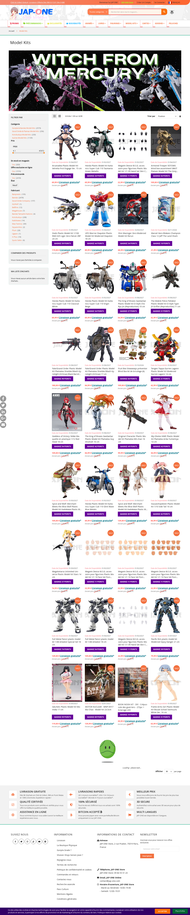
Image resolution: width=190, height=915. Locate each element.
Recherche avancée (66, 884)
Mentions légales (65, 894)
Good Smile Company (23, 201)
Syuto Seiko (18, 240)
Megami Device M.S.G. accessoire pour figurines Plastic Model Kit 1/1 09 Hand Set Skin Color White (133, 642)
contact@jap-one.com (110, 881)
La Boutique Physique (67, 845)
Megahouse (18, 210)
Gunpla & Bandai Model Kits (26, 128)
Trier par (151, 116)
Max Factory (19, 224)
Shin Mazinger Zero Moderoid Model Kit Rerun (132, 234)
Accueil (11, 31)
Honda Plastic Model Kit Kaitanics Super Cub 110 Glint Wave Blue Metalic (99, 506)
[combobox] (129, 12)
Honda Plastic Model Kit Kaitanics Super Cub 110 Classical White (66, 304)
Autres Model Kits (22, 138)
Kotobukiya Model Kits (24, 134)
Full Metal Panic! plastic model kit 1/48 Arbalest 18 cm (99, 640)
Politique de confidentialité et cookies (74, 869)
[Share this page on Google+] (3, 418)
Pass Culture (63, 889)
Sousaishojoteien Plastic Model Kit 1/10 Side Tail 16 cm (165, 505)
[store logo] (31, 14)
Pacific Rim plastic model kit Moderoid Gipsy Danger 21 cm (165, 640)
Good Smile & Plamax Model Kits (28, 131)
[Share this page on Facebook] (3, 399)
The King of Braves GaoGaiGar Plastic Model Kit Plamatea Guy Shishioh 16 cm (99, 439)
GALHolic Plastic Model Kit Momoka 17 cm (66, 708)
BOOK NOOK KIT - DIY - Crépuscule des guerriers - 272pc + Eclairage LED (133, 707)
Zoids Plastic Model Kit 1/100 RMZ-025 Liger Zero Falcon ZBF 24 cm (66, 236)
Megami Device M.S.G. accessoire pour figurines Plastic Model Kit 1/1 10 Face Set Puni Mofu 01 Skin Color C (99, 574)
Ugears (16, 233)
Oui (16, 164)
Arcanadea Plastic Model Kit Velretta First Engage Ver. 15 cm (67, 167)
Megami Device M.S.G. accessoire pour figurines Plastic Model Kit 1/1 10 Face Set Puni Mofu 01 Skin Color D (132, 574)
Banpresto (19, 194)
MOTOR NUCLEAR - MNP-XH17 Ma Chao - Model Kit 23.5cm (99, 708)
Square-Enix (18, 227)
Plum (16, 230)
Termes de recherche (67, 864)
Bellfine (17, 207)
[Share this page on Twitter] (3, 405)
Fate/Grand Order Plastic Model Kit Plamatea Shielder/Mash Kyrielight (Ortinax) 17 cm (100, 371)
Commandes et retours (67, 874)
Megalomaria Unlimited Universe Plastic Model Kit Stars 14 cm (66, 574)
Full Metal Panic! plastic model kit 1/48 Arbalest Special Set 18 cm (66, 642)
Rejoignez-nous (64, 860)
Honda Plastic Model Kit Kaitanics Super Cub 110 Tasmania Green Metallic (99, 168)
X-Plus (16, 237)
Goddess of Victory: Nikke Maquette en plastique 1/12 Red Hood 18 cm (66, 439)
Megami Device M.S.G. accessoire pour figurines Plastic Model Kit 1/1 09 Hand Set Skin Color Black (132, 168)
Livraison (61, 840)
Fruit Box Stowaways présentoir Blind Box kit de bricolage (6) (132, 370)
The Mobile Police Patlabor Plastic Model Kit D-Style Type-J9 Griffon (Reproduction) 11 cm (165, 304)
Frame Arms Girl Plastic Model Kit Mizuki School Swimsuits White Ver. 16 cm (165, 709)
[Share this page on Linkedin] (3, 412)
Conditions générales (67, 899)
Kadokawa (18, 220)
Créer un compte (144, 2)
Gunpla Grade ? (64, 850)
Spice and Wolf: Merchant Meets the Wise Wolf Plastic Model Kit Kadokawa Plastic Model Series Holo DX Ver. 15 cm (133, 506)
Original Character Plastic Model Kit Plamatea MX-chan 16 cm (132, 439)
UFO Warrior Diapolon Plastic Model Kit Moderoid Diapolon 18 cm (99, 236)
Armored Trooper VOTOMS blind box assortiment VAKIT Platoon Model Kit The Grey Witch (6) (164, 168)
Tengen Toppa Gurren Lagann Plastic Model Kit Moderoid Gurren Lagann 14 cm (165, 371)
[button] (175, 2)
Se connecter (159, 2)
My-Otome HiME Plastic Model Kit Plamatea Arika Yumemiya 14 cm (165, 439)
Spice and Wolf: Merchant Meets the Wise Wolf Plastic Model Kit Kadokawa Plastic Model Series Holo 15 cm (67, 506)
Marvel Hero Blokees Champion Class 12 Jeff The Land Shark (165, 234)
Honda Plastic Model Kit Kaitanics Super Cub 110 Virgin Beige (99, 304)
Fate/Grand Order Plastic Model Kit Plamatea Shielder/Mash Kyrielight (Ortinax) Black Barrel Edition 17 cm (67, 371)
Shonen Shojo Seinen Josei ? (70, 855)
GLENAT (17, 204)
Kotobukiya (19, 217)
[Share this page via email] (3, 425)
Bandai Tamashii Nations (23, 214)
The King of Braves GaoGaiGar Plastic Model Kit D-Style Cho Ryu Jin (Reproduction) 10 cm (132, 304)
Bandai (18, 197)
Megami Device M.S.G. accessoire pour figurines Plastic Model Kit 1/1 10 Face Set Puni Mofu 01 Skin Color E (165, 574)
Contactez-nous (64, 879)
